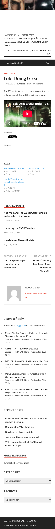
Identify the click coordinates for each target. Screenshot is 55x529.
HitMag (32, 525)
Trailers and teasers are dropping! (22, 436)
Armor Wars (28, 34)
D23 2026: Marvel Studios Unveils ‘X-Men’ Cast (26, 361)
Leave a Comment (35, 84)
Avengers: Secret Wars (36, 38)
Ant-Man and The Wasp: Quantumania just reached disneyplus (25, 214)
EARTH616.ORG (25, 17)
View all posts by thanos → (36, 295)
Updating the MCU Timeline (19, 228)
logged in (21, 325)
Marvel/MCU (9, 73)
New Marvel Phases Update (19, 240)
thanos (22, 84)
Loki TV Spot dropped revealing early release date (14, 182)
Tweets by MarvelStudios (16, 462)
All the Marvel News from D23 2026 (21, 348)
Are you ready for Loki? (14, 168)
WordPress (20, 525)
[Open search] (47, 63)
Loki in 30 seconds (36, 168)
